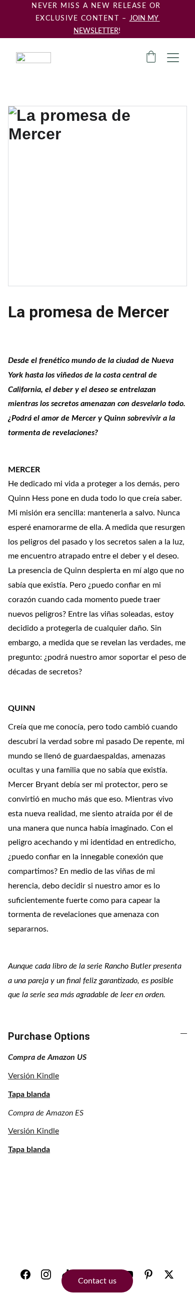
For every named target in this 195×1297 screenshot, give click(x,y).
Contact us (97, 1281)
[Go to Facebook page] (25, 1274)
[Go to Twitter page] (169, 1274)
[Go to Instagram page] (46, 1274)
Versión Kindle (33, 1076)
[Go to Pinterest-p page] (149, 1274)
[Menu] (173, 57)
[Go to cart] (151, 58)
